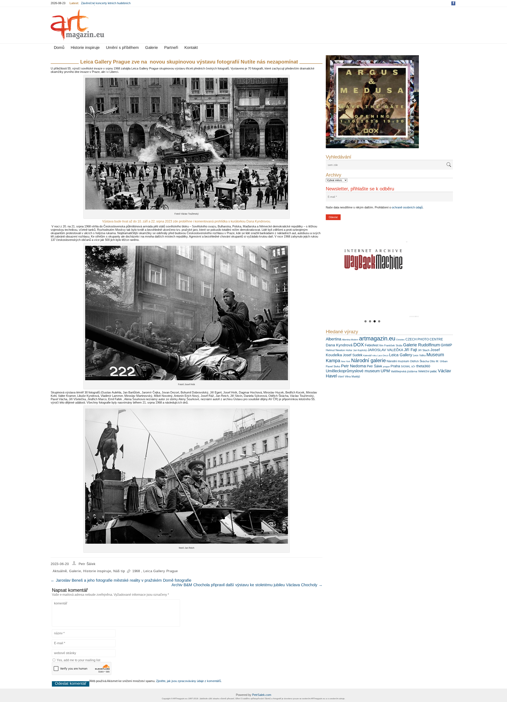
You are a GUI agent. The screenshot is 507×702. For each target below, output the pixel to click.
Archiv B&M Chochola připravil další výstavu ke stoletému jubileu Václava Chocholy (247, 585)
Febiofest (371, 345)
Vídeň (341, 376)
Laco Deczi (382, 355)
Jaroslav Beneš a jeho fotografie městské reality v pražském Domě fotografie (121, 580)
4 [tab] (379, 321)
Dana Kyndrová (339, 345)
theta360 (423, 366)
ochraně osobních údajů (407, 207)
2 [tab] (370, 321)
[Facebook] (453, 3)
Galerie (151, 47)
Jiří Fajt (410, 350)
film (381, 345)
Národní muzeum (398, 361)
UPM (385, 371)
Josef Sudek (352, 355)
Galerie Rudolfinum (421, 344)
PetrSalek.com (261, 694)
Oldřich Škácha (419, 361)
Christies (400, 339)
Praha (395, 366)
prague (386, 366)
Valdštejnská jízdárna (404, 371)
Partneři (171, 47)
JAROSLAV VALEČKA (385, 350)
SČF (413, 366)
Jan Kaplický (360, 350)
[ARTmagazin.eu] (77, 24)
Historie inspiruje (85, 47)
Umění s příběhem (122, 47)
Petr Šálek (374, 366)
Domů (59, 47)
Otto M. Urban (439, 361)
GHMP (446, 345)
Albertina (333, 339)
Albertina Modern (350, 339)
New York (345, 361)
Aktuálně (60, 571)
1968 (136, 571)
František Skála (393, 345)
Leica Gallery (400, 355)
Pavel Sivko (333, 366)
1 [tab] (365, 321)
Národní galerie (368, 360)
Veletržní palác (427, 371)
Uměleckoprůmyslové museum (353, 371)
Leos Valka (419, 355)
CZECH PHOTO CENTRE (424, 339)
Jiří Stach (424, 350)
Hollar (349, 350)
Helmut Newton (335, 350)
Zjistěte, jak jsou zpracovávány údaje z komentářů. (189, 681)
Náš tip (119, 571)
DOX (358, 344)
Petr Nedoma (353, 366)
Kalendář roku (370, 355)
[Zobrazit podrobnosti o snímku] (372, 101)
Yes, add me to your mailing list (78, 660)
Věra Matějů (352, 376)
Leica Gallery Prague (160, 571)
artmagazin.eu (377, 338)
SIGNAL (405, 366)
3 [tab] (375, 321)
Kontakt (191, 47)
